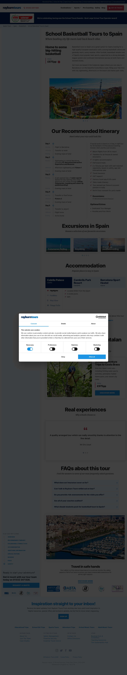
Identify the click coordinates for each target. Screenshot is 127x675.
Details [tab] (63, 323)
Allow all (92, 357)
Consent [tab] (34, 323)
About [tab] (93, 323)
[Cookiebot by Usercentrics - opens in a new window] (97, 317)
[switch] (52, 349)
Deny (63, 357)
